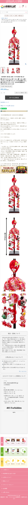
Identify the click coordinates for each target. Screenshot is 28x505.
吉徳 (16, 15)
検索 (26, 12)
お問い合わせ (6, 492)
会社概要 (5, 488)
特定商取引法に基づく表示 (9, 473)
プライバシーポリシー (8, 484)
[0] (22, 7)
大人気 (6, 15)
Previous (6, 441)
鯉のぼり (21, 15)
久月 (11, 15)
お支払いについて (7, 477)
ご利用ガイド (6, 469)
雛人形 (6, 18)
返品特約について (5, 102)
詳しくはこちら (22, 371)
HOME (2, 18)
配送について (6, 481)
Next (25, 441)
